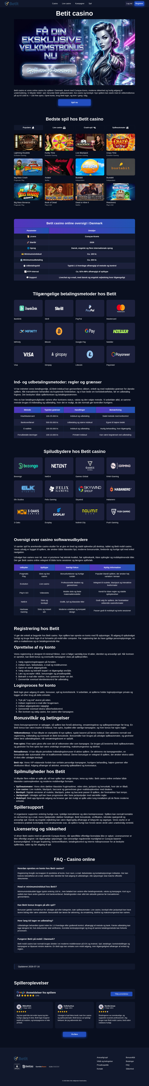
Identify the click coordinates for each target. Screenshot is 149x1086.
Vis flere (74, 1034)
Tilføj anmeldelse (121, 994)
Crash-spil (88, 127)
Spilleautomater (118, 127)
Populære (27, 127)
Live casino (57, 127)
